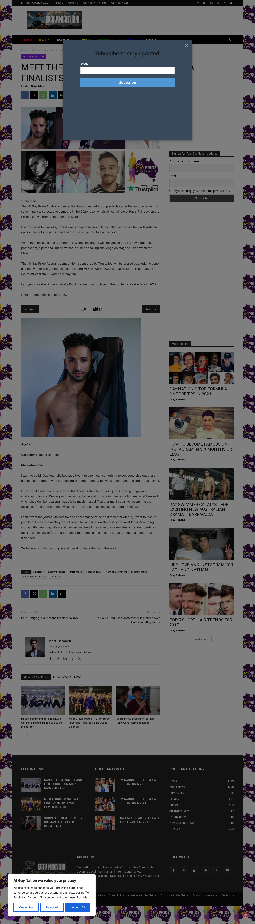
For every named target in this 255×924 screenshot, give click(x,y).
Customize (26, 907)
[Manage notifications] (245, 915)
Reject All (52, 907)
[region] (52, 895)
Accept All (78, 907)
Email (84, 63)
